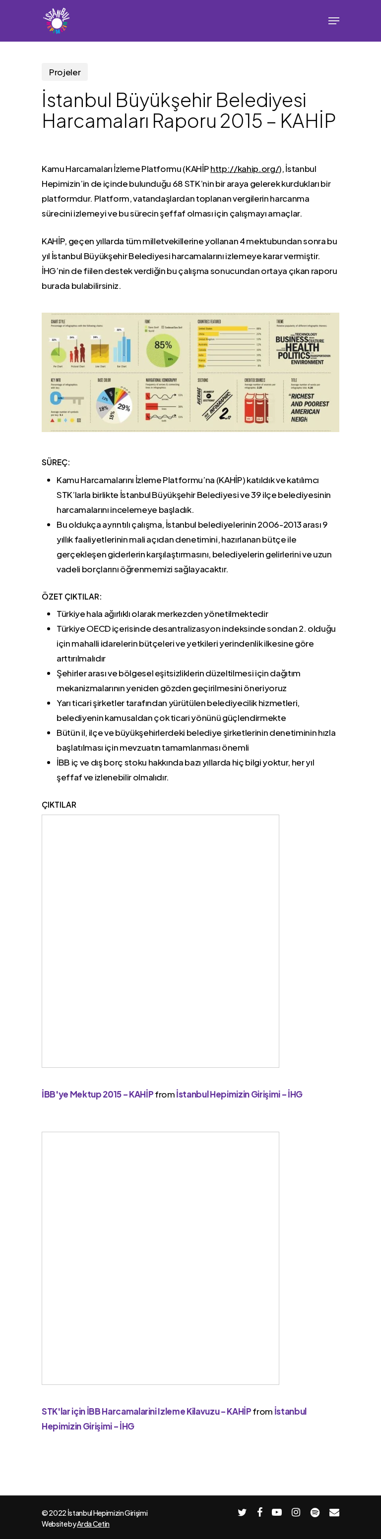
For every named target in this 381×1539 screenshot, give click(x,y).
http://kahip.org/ (244, 168)
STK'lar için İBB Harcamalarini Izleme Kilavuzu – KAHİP (147, 1411)
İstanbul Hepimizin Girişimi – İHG (239, 1094)
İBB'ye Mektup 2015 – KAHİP (97, 1094)
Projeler (64, 71)
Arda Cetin (93, 1523)
